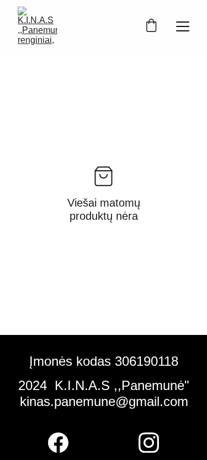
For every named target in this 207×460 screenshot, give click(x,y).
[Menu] (182, 26)
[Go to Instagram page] (149, 442)
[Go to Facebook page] (58, 442)
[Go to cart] (151, 26)
